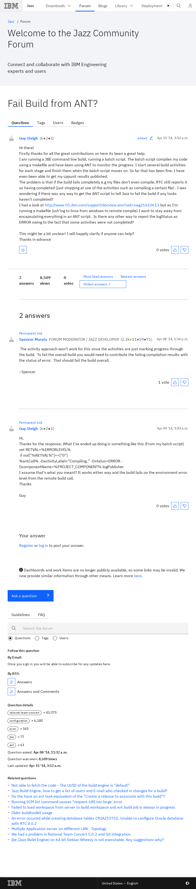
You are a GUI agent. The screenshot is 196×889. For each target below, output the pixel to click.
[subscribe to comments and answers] (11, 691)
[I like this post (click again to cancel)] (175, 250)
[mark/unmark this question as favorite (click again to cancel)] (23, 250)
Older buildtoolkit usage (31, 812)
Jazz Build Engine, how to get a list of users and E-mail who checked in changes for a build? (89, 790)
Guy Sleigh (28, 138)
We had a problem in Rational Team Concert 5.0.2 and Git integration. (71, 834)
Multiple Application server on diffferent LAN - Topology (58, 828)
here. (138, 575)
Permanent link (30, 333)
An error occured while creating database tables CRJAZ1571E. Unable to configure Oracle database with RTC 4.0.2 (97, 821)
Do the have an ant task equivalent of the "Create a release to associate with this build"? (88, 796)
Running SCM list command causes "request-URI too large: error (66, 801)
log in (43, 545)
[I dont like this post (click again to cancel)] (184, 250)
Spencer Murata (33, 339)
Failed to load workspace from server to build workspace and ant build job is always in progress (93, 807)
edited (142, 138)
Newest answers (133, 276)
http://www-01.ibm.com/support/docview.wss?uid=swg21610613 (102, 205)
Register (26, 545)
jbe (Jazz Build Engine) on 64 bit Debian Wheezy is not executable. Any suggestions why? (87, 839)
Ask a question (24, 595)
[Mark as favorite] (23, 250)
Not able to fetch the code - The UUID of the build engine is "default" (70, 785)
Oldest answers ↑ (97, 284)
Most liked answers (98, 276)
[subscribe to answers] (11, 682)
